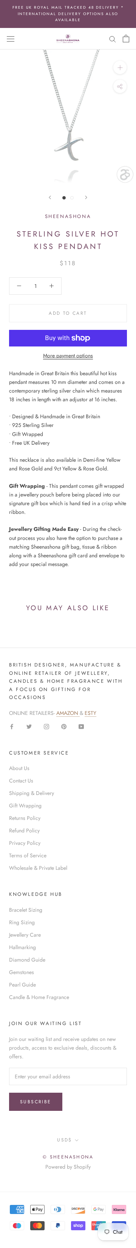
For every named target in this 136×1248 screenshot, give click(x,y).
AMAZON (68, 713)
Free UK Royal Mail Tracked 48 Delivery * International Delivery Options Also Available (68, 14)
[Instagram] (46, 726)
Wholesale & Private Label (38, 868)
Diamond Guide (27, 959)
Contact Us (21, 780)
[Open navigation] (10, 39)
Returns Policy (24, 818)
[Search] (112, 38)
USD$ (64, 1140)
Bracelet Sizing (25, 910)
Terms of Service (27, 855)
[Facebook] (11, 726)
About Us (19, 768)
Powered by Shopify (68, 1167)
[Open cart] (126, 38)
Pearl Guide (22, 984)
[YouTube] (81, 726)
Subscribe (35, 1101)
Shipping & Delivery (31, 793)
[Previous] (50, 197)
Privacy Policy (24, 843)
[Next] (86, 197)
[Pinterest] (63, 726)
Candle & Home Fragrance (39, 997)
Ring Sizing (22, 922)
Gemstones (21, 972)
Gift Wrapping (25, 805)
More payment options (68, 355)
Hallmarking (22, 947)
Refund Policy (24, 830)
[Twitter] (29, 726)
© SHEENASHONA (68, 1157)
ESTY (90, 713)
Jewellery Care (25, 935)
